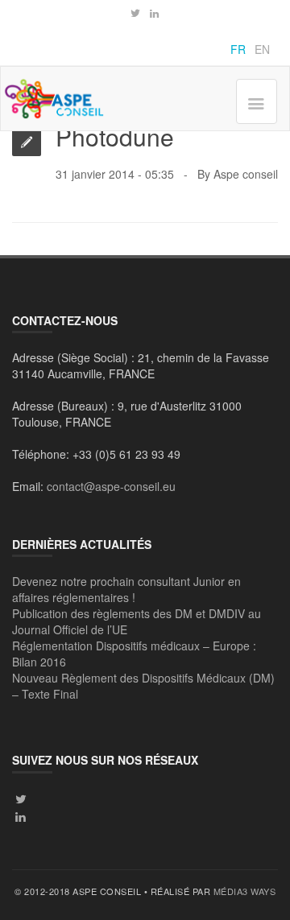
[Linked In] (21, 816)
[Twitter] (135, 14)
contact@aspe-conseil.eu (111, 486)
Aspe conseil (245, 174)
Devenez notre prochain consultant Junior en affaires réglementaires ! (126, 589)
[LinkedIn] (154, 14)
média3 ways (244, 891)
